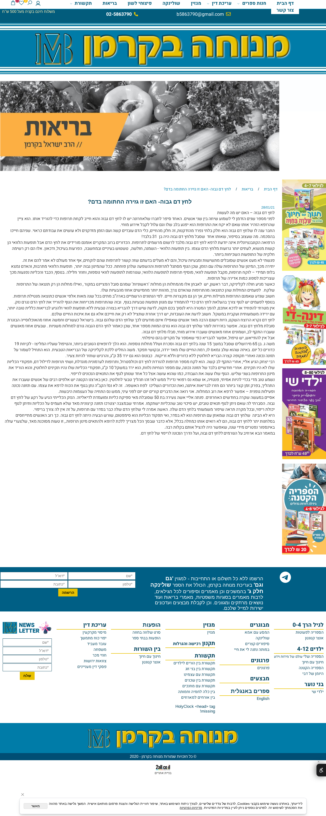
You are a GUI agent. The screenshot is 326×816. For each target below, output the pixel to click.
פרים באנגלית (250, 691)
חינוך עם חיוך (313, 662)
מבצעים (259, 678)
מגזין (196, 3)
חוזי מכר (99, 655)
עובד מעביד (96, 644)
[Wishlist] (21, 3)
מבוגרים (259, 625)
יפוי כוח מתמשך (93, 638)
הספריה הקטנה (311, 668)
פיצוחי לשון (140, 3)
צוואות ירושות (95, 661)
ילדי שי (318, 692)
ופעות (152, 625)
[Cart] (13, 3)
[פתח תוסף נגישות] (321, 770)
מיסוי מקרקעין (94, 632)
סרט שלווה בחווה (146, 632)
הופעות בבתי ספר (146, 638)
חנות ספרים (254, 3)
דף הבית (285, 3)
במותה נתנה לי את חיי (251, 649)
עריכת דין (221, 3)
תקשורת (83, 3)
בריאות (110, 3)
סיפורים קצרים (257, 644)
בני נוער (314, 684)
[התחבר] (38, 3)
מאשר (35, 806)
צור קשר (285, 10)
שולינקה (171, 3)
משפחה (100, 649)
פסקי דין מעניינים (91, 667)
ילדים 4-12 (310, 649)
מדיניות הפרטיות (191, 808)
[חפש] (29, 3)
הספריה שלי (299, 656)
